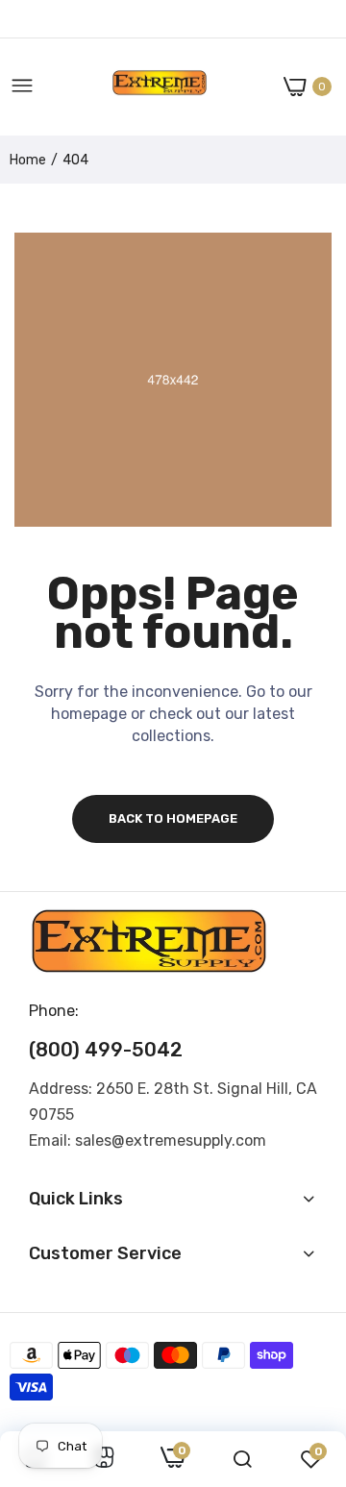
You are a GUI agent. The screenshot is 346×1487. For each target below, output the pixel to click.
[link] (103, 1459)
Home (28, 160)
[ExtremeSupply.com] (159, 87)
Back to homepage (173, 818)
